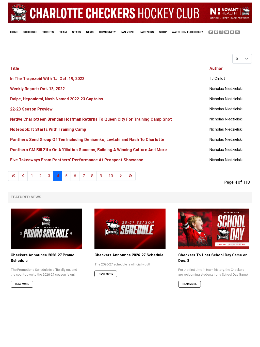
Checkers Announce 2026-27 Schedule (129, 255)
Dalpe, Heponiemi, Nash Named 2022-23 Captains (56, 99)
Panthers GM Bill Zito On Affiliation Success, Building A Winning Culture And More (88, 149)
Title (14, 68)
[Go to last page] (130, 176)
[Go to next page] (120, 176)
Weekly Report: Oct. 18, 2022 (37, 88)
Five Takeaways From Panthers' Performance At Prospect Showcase (76, 159)
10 (110, 176)
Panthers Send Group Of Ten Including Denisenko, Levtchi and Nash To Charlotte (87, 139)
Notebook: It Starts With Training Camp (48, 129)
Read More (22, 283)
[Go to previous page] (23, 176)
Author (216, 68)
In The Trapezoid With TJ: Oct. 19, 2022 (47, 78)
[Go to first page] (13, 176)
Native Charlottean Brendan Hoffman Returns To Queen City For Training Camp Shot (91, 119)
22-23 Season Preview (31, 109)
